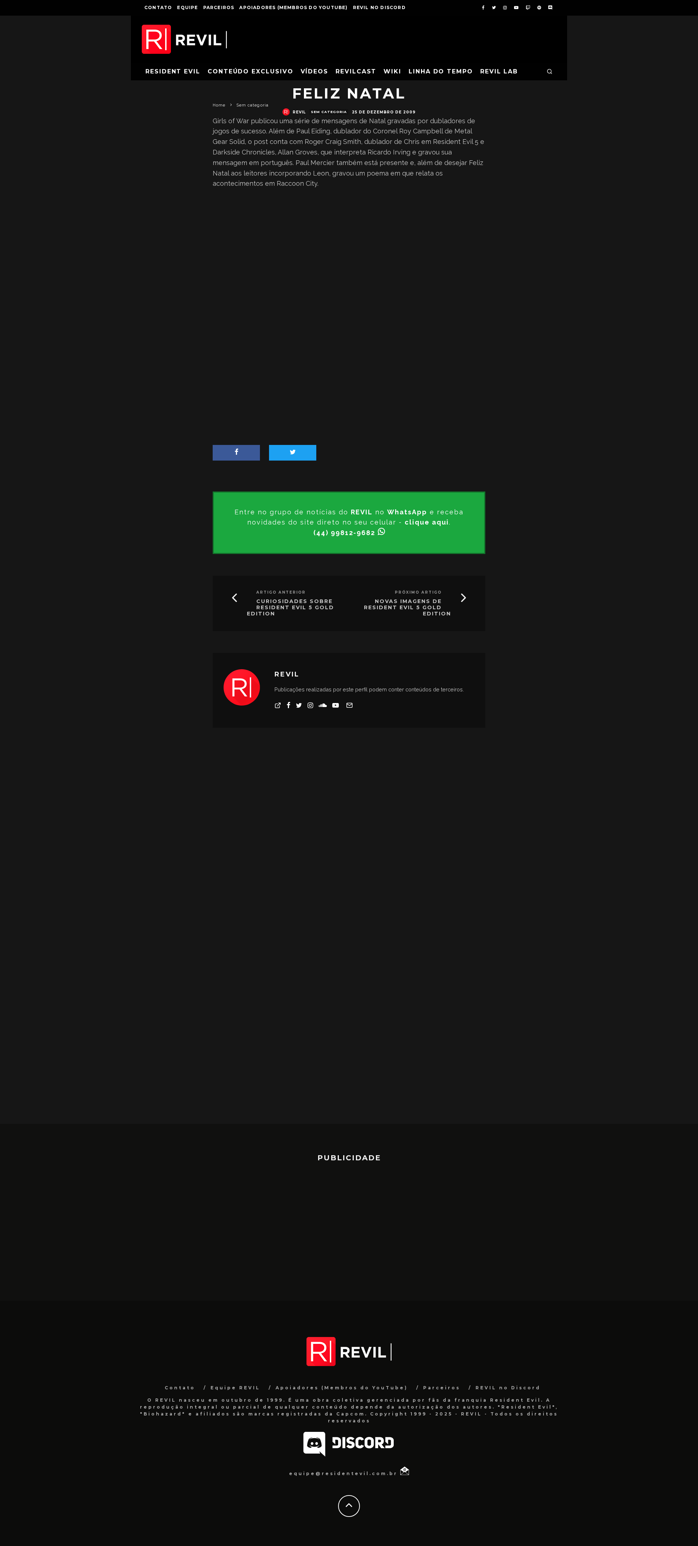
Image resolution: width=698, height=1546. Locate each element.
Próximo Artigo (418, 592)
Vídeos (315, 71)
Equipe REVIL (235, 1387)
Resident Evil (172, 71)
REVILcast (356, 71)
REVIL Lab (499, 71)
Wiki (392, 71)
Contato (158, 7)
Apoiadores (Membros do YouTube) (293, 7)
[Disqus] (349, 840)
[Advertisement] (349, 254)
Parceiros (218, 7)
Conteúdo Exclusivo (250, 71)
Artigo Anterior (281, 592)
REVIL (299, 112)
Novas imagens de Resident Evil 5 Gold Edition (407, 607)
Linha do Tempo (441, 71)
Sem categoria (329, 112)
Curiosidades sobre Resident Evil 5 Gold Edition (290, 607)
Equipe (187, 7)
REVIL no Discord (379, 7)
